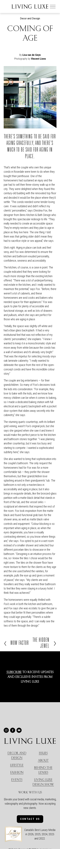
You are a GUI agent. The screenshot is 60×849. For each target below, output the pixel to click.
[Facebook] (12, 730)
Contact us (30, 818)
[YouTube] (19, 730)
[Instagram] (6, 730)
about (43, 760)
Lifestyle (17, 765)
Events (16, 779)
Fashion (17, 772)
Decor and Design (30, 18)
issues (43, 753)
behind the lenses (43, 769)
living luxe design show (43, 781)
